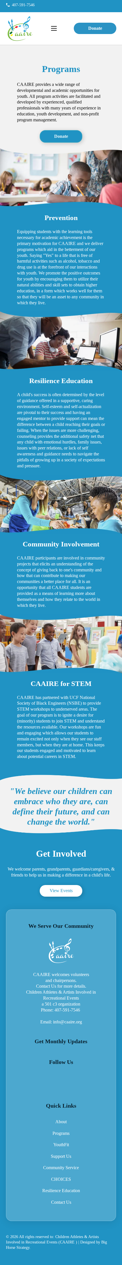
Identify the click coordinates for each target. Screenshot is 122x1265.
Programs (61, 1133)
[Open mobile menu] (54, 28)
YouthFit (61, 1144)
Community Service (61, 1167)
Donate (95, 28)
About (61, 1121)
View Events (61, 890)
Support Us (61, 1156)
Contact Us (61, 1202)
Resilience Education (61, 1190)
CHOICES (61, 1179)
